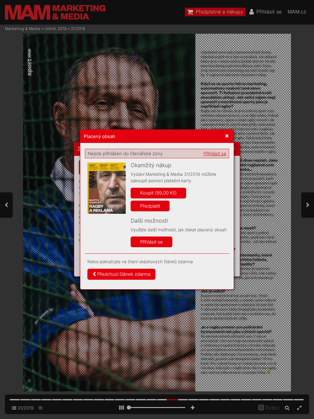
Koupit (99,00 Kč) (158, 193)
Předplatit (150, 206)
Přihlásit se (215, 153)
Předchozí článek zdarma (123, 274)
